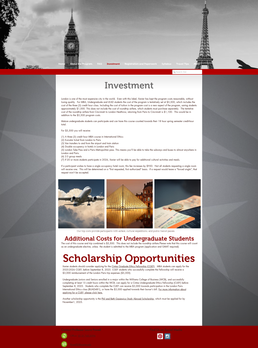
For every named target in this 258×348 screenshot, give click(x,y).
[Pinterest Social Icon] (160, 336)
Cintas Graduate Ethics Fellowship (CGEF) (133, 266)
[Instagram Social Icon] (167, 336)
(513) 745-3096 (87, 335)
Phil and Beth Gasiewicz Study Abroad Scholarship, (128, 298)
